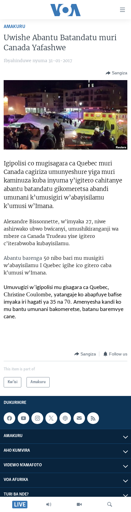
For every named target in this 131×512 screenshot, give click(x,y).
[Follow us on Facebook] (9, 418)
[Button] (116, 73)
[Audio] (49, 504)
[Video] (79, 504)
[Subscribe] (79, 418)
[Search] (110, 504)
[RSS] (93, 418)
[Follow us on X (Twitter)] (51, 418)
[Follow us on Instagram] (37, 418)
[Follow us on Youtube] (23, 418)
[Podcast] (65, 418)
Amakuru (14, 26)
